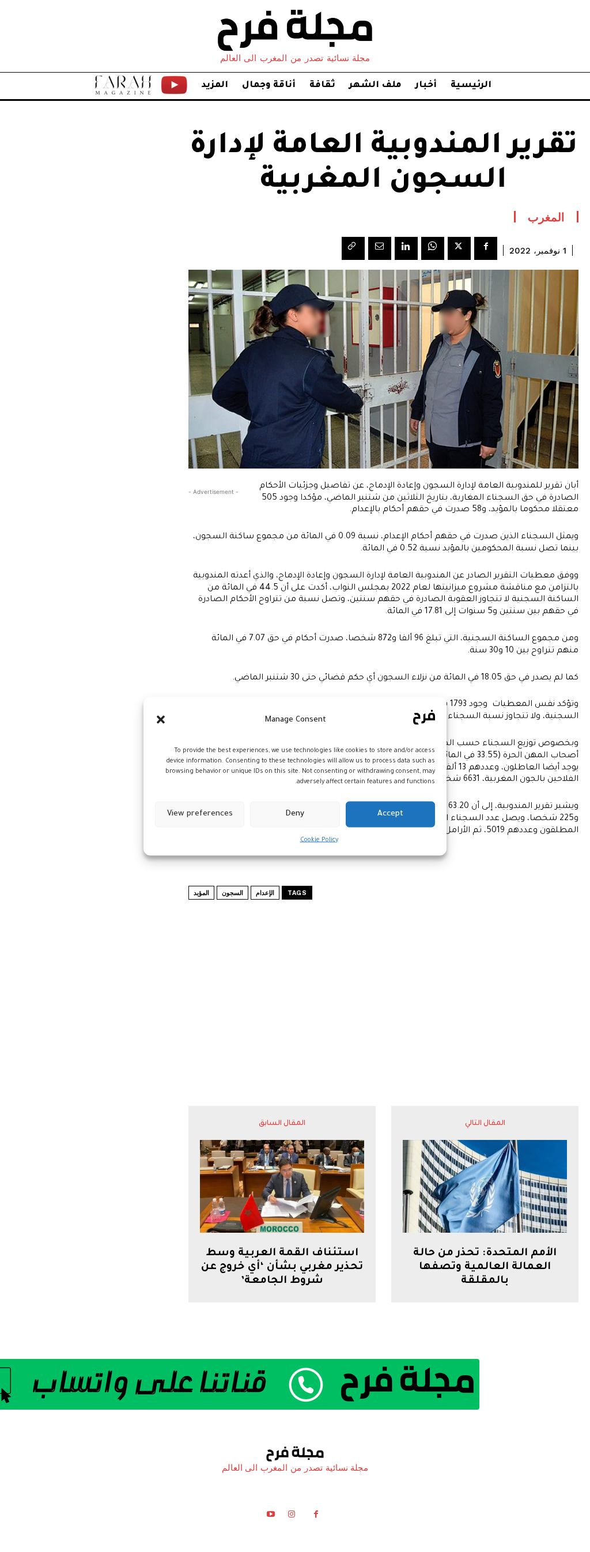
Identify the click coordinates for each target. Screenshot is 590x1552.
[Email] (379, 248)
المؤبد (201, 893)
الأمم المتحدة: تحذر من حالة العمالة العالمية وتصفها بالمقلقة (485, 1267)
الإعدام (265, 893)
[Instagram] (291, 1516)
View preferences (200, 814)
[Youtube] (270, 1516)
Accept (390, 814)
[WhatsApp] (432, 248)
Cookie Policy (319, 839)
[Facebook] (485, 248)
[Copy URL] (353, 248)
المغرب (546, 216)
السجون (232, 893)
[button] (161, 720)
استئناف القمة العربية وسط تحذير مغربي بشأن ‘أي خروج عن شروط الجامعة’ (282, 1267)
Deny (294, 814)
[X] (459, 248)
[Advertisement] (383, 974)
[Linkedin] (406, 248)
